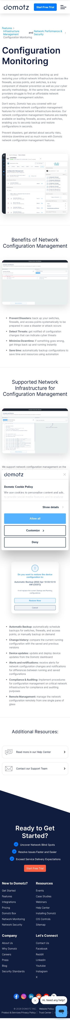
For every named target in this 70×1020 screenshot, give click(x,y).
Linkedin (41, 960)
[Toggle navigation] (63, 7)
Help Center (43, 907)
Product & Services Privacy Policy (19, 1012)
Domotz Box (9, 913)
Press (5, 960)
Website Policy (46, 1008)
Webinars (41, 902)
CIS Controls (43, 919)
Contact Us (42, 943)
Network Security (12, 924)
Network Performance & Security (48, 33)
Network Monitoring (13, 919)
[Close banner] (64, 474)
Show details (51, 507)
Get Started (9, 890)
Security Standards (13, 971)
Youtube (41, 965)
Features (7, 28)
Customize (33, 530)
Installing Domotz (46, 913)
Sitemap (40, 924)
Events (40, 890)
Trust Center (45, 1012)
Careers (6, 954)
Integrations (9, 902)
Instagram (42, 971)
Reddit (40, 954)
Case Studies (43, 896)
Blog (4, 965)
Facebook (41, 948)
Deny (35, 542)
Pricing (6, 907)
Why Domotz (9, 948)
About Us (7, 943)
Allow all (35, 518)
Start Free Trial (45, 7)
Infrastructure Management (11, 33)
